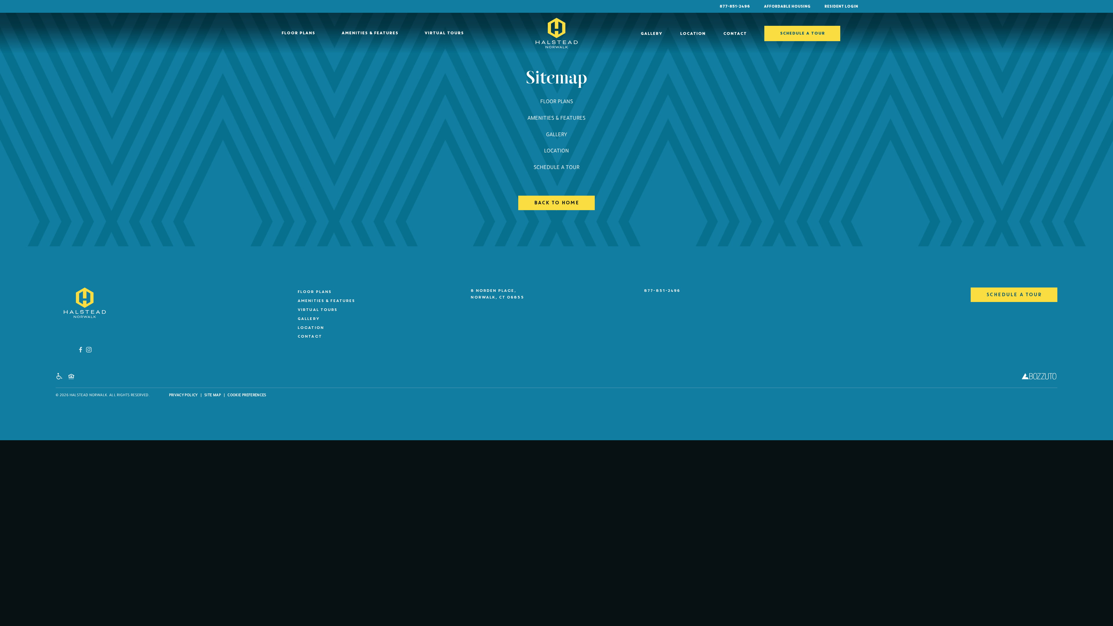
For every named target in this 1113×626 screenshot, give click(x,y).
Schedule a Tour (556, 168)
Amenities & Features (369, 33)
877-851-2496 (734, 6)
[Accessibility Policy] (61, 377)
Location (692, 33)
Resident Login (841, 6)
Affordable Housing (787, 6)
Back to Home (556, 202)
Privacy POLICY (183, 396)
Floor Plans (298, 33)
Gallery (651, 33)
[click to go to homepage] (85, 302)
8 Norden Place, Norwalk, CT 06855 (496, 294)
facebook (80, 349)
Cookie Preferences (247, 396)
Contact (735, 33)
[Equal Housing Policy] (72, 378)
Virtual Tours (444, 33)
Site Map (212, 396)
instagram (89, 349)
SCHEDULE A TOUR (802, 33)
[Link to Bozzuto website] (1039, 378)
